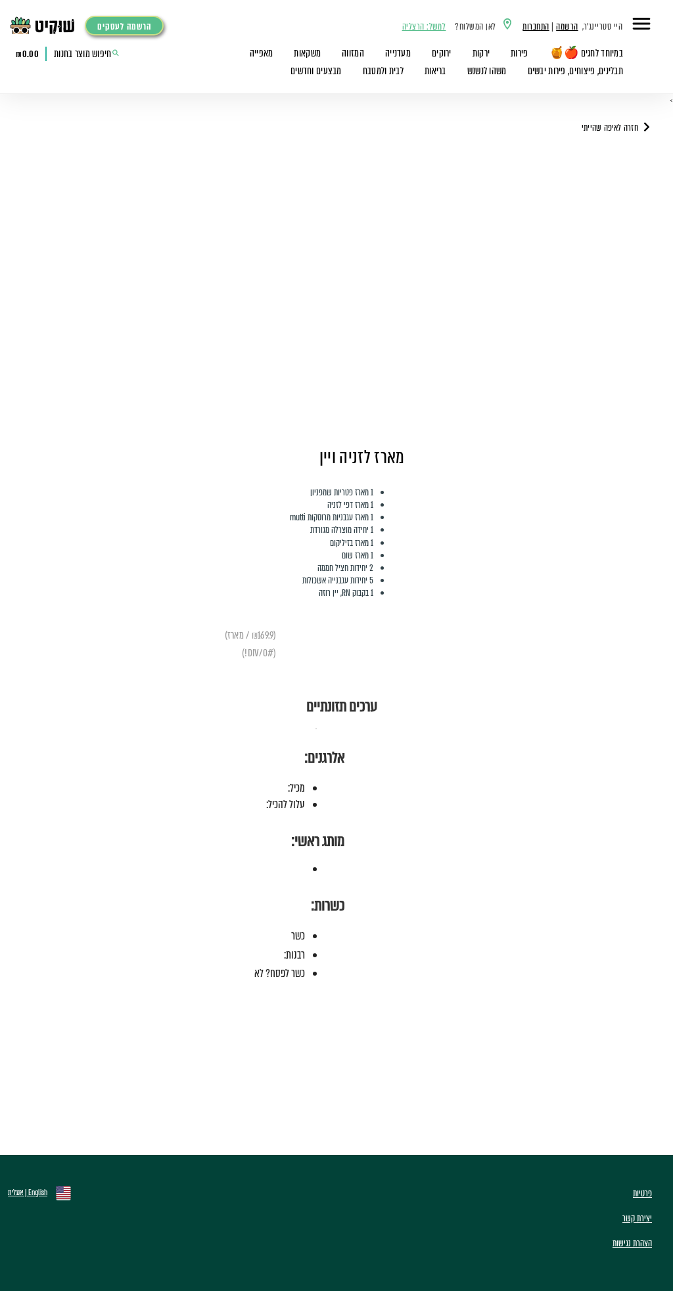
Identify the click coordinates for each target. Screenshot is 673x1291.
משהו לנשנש (487, 71)
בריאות (435, 71)
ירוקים (442, 53)
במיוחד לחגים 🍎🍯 (586, 53)
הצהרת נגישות (632, 1243)
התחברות (535, 26)
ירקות (481, 53)
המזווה (353, 53)
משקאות (307, 53)
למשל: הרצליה (424, 26)
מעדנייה (398, 53)
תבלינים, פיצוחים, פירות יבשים (575, 71)
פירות (519, 53)
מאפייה (261, 53)
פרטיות (642, 1193)
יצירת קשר (637, 1218)
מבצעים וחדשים (316, 71)
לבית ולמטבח (383, 71)
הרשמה (567, 26)
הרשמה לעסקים (124, 26)
